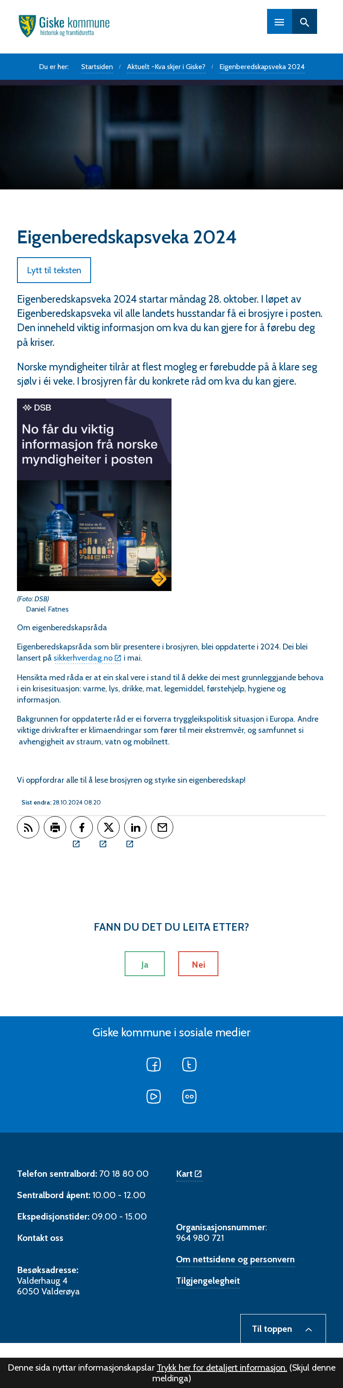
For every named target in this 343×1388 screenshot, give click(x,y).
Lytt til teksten (54, 270)
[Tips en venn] (162, 827)
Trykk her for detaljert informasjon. (222, 1367)
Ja (144, 964)
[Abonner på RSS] (28, 827)
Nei (198, 964)
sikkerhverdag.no (83, 658)
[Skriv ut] (55, 827)
